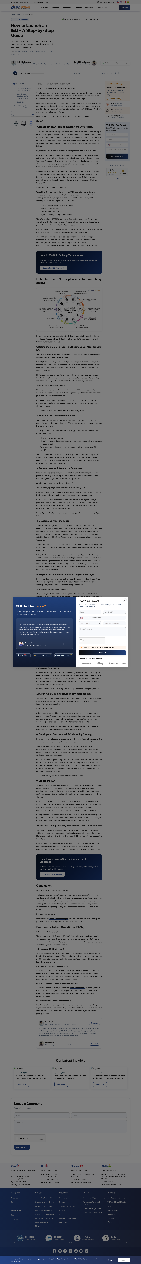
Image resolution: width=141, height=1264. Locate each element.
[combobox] (84, 618)
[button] (125, 600)
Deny (110, 1260)
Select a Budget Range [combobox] (112, 623)
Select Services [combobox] (85, 623)
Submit (101, 653)
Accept (124, 1260)
